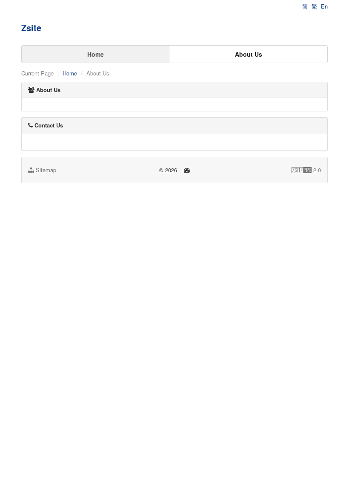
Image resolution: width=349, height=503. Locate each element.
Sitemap (45, 170)
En (324, 6)
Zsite (31, 27)
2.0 (306, 170)
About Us (248, 54)
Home (95, 54)
